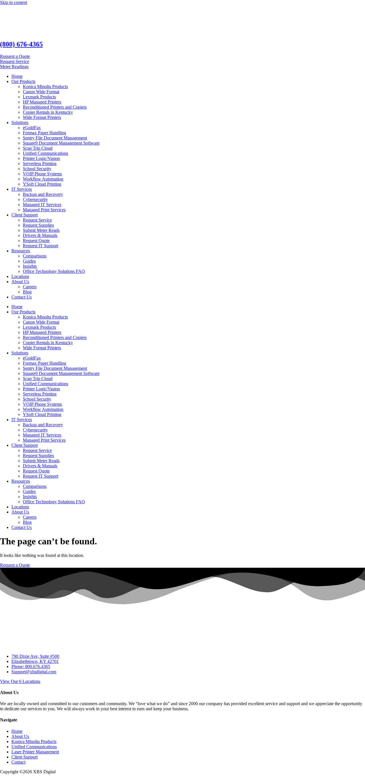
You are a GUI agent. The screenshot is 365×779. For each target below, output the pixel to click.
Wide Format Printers (42, 117)
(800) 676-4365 (21, 44)
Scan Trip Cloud (37, 148)
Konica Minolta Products (45, 86)
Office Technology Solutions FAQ (54, 271)
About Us (20, 281)
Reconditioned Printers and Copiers (55, 107)
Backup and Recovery (43, 194)
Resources (20, 250)
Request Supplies (38, 225)
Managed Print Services (44, 209)
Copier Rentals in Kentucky (48, 112)
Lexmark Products (39, 96)
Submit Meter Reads (41, 230)
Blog (27, 291)
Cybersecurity (35, 199)
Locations (20, 276)
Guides (29, 261)
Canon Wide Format (41, 91)
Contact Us (21, 297)
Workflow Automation (43, 179)
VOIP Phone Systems (42, 173)
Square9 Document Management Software (61, 143)
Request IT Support (40, 245)
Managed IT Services (42, 204)
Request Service (37, 220)
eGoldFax (32, 127)
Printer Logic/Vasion (41, 158)
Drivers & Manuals (40, 235)
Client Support (24, 214)
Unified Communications (45, 153)
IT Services (21, 189)
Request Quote (36, 240)
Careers (29, 286)
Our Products (23, 81)
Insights (30, 266)
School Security (37, 168)
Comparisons (34, 255)
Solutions (19, 122)
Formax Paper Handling (44, 132)
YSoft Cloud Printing (42, 184)
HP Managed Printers (42, 102)
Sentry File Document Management (55, 137)
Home (17, 76)
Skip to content (13, 2)
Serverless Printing (39, 163)
